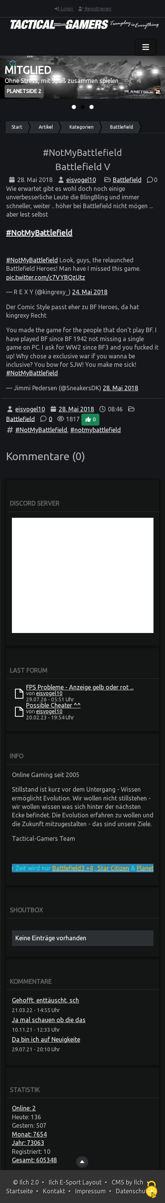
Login (67, 8)
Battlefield (121, 126)
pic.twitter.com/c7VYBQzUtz (45, 277)
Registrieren (97, 8)
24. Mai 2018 (89, 291)
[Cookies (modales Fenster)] (151, 1190)
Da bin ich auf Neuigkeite (46, 1039)
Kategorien (81, 126)
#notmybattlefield (95, 429)
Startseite (19, 1191)
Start (17, 126)
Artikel (46, 126)
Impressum (90, 1191)
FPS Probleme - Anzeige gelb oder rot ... (80, 687)
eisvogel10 (81, 179)
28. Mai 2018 (120, 387)
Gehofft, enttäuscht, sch (45, 1000)
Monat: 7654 (29, 1134)
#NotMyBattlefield (32, 260)
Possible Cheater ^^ (53, 705)
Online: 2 (24, 1108)
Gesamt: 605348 (34, 1160)
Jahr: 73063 (28, 1142)
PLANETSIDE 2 (24, 91)
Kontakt (54, 1191)
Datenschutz (133, 1191)
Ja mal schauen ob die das (49, 1019)
